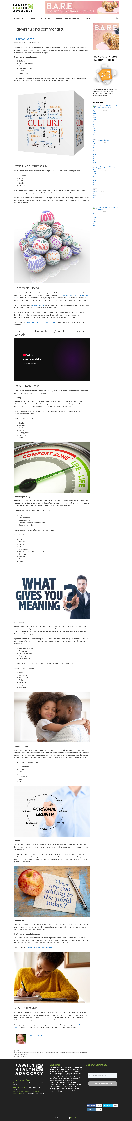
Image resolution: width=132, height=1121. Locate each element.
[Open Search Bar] (117, 18)
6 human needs (21, 1052)
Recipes (58, 18)
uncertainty (25, 1054)
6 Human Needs (24, 39)
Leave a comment (21, 1056)
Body (33, 18)
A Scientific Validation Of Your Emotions (41, 322)
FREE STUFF (19, 18)
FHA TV (89, 18)
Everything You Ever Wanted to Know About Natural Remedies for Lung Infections (107, 107)
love (85, 1052)
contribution (49, 1052)
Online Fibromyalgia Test (19, 1087)
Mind (40, 18)
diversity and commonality (62, 1052)
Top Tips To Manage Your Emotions (39, 947)
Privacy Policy (74, 1118)
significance (17, 1054)
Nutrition (49, 18)
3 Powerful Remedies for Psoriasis (107, 189)
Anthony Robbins (38, 305)
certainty (42, 1052)
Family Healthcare (73, 18)
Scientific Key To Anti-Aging (20, 1083)
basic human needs (32, 1052)
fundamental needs (77, 1052)
